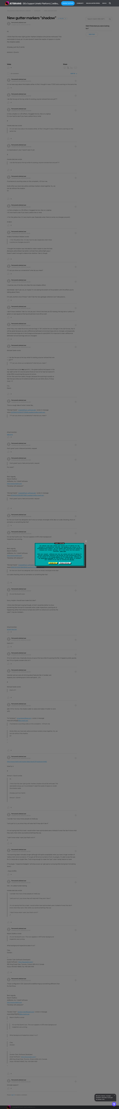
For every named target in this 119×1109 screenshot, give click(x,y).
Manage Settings (64, 563)
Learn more (63, 551)
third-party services (47, 558)
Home (13, 3)
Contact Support (67, 3)
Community (80, 3)
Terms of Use (69, 557)
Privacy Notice (55, 557)
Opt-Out (72, 559)
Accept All (53, 563)
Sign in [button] (104, 3)
